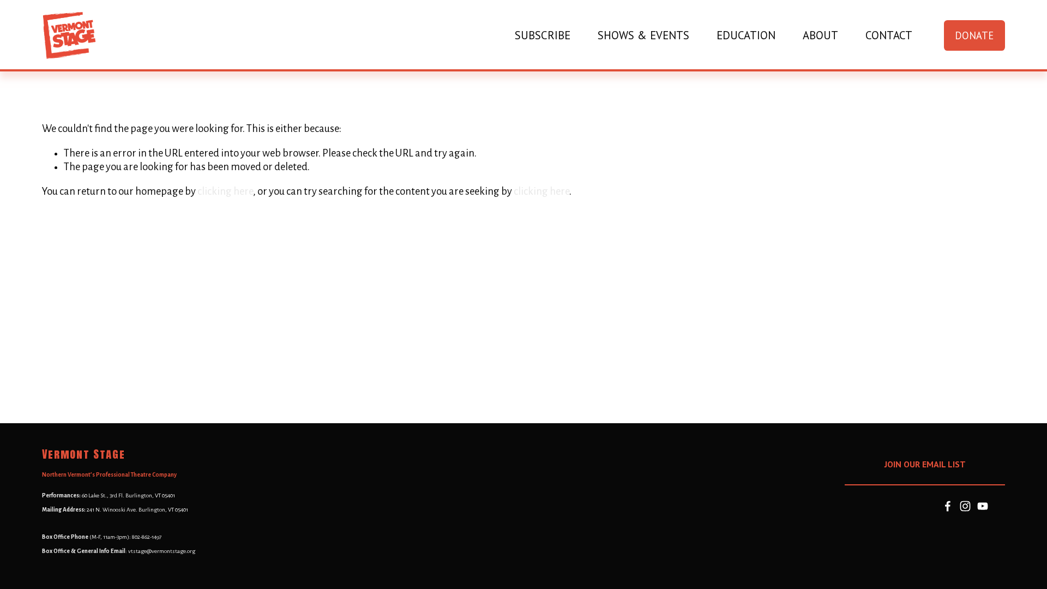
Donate (974, 35)
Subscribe (542, 35)
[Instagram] (965, 506)
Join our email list (925, 464)
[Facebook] (947, 506)
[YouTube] (982, 506)
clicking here (225, 191)
